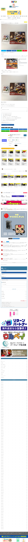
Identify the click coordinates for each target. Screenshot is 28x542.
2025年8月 (2, 400)
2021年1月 (2, 487)
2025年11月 (2, 395)
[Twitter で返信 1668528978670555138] (3, 256)
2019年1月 (2, 525)
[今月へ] (16, 309)
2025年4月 (2, 406)
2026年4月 (2, 387)
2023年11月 (2, 433)
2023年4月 (2, 444)
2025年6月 (2, 403)
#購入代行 (4, 255)
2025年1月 (2, 411)
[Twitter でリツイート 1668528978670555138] (4, 256)
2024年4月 (2, 425)
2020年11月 (2, 490)
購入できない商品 (3, 367)
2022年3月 (2, 465)
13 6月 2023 (11, 253)
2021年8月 (2, 476)
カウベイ (4, 249)
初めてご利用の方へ (3, 364)
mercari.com (3, 127)
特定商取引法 (20, 533)
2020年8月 (2, 495)
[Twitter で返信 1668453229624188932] (3, 261)
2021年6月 (2, 479)
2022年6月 (2, 460)
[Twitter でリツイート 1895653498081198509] (4, 247)
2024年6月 (2, 422)
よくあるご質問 (4, 533)
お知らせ (2, 369)
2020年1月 (2, 506)
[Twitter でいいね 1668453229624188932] (5, 261)
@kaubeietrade (7, 249)
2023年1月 (2, 449)
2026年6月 (2, 384)
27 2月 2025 (11, 249)
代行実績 (9, 127)
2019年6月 (2, 517)
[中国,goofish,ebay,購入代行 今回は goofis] (14, 224)
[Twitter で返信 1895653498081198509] (3, 247)
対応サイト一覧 (2, 361)
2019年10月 (2, 511)
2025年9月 (2, 398)
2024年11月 (2, 414)
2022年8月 (2, 457)
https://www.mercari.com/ (18, 143)
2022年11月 (2, 452)
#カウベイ (24, 254)
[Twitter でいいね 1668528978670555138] (5, 256)
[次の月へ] (17, 309)
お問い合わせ (2, 372)
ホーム (1, 532)
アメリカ (6, 127)
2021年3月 (2, 484)
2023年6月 (2, 441)
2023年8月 (2, 438)
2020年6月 (2, 498)
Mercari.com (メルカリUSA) (5, 109)
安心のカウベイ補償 (17, 532)
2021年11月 (2, 471)
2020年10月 (2, 492)
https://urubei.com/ (14, 116)
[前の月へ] (15, 309)
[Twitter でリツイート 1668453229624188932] (4, 261)
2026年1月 (2, 392)
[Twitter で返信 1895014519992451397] (3, 251)
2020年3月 (2, 503)
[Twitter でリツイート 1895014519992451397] (4, 251)
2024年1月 (2, 430)
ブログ (12, 127)
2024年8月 (2, 419)
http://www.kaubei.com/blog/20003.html (18, 254)
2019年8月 (2, 514)
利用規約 (11, 533)
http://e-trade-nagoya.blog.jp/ (10, 120)
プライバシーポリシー (3, 375)
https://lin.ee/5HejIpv (8, 115)
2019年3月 (2, 522)
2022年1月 (2, 468)
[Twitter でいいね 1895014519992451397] (5, 251)
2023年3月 (2, 446)
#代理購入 (6, 255)
